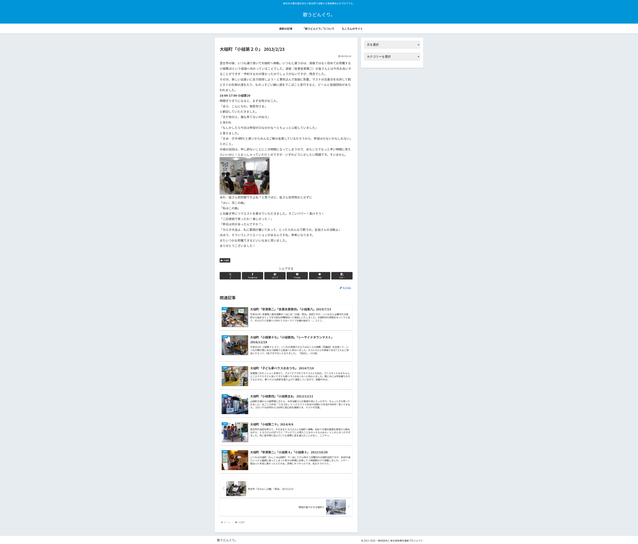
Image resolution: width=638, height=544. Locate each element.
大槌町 (226, 260)
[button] (342, 275)
